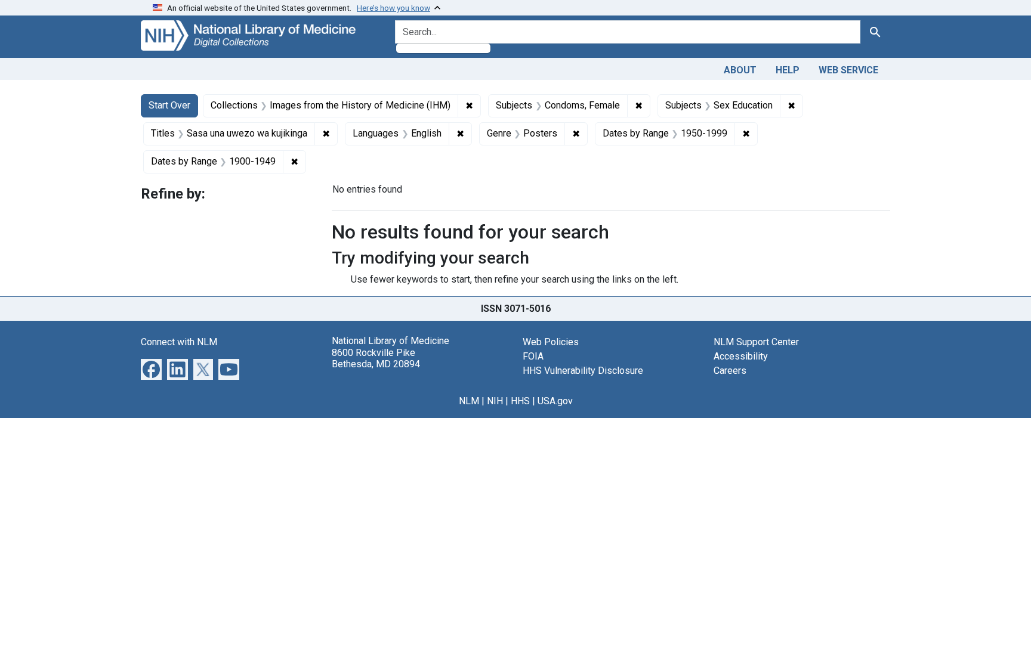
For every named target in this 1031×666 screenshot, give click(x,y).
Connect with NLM (179, 342)
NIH (495, 401)
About (740, 70)
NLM (469, 401)
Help (788, 70)
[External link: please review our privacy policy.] (151, 368)
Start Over (169, 105)
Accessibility (741, 356)
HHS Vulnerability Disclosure (583, 370)
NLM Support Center (756, 342)
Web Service (848, 70)
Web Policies (551, 342)
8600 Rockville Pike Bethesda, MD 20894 (376, 358)
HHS (520, 401)
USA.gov (555, 401)
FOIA (533, 356)
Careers (730, 370)
